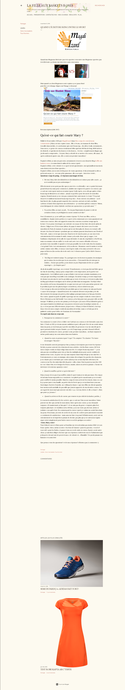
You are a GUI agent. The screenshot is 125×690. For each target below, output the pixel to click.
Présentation (39, 15)
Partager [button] (23, 24)
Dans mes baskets (26, 31)
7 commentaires (51, 592)
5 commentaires (51, 672)
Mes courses (63, 15)
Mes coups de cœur (82, 141)
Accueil (30, 15)
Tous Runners (24, 33)
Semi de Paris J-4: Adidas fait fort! (59, 588)
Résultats (73, 15)
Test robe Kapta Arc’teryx (55, 669)
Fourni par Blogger (64, 684)
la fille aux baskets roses (50, 5)
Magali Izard (66, 141)
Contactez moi (51, 15)
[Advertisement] (71, 520)
